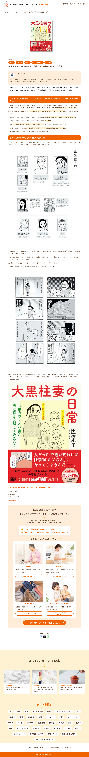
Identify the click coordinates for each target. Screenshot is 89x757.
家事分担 (48, 62)
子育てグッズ (53, 734)
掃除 (10, 728)
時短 (49, 711)
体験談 (12, 717)
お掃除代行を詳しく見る (29, 576)
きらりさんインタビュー (44, 739)
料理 (40, 717)
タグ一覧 (72, 4)
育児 (78, 711)
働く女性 (57, 728)
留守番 (46, 728)
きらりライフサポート (63, 711)
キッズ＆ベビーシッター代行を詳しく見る (60, 613)
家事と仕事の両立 (37, 62)
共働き (27, 62)
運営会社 (68, 747)
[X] (44, 637)
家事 (26, 711)
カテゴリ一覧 (81, 4)
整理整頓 (41, 723)
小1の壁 (67, 728)
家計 (70, 723)
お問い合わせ (54, 747)
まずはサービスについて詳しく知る (44, 622)
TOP (19, 747)
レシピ (18, 711)
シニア (61, 723)
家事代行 (36, 728)
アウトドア (50, 717)
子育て (12, 62)
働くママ (20, 62)
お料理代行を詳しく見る (59, 576)
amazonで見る (12, 500)
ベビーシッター (73, 717)
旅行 (61, 717)
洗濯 (21, 717)
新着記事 (65, 4)
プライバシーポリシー (35, 747)
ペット (19, 723)
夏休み (78, 723)
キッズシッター (23, 728)
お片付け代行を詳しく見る (29, 613)
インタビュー (38, 711)
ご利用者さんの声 (36, 734)
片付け (10, 723)
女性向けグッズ (19, 734)
